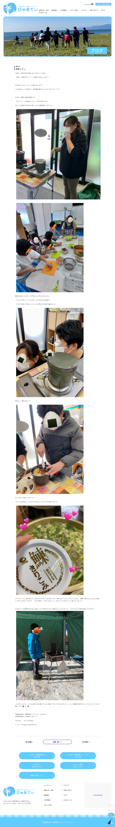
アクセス (84, 10)
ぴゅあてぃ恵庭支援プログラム (83, 765)
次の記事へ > (86, 742)
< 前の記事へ (29, 742)
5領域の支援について (41, 775)
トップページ (48, 785)
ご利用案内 (63, 10)
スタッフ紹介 (74, 10)
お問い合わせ (94, 10)
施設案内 (54, 10)
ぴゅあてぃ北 (43, 12)
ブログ (103, 10)
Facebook (87, 4)
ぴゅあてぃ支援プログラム (42, 765)
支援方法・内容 (44, 10)
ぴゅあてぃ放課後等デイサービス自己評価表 (81, 756)
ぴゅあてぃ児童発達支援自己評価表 (41, 756)
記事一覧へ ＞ (57, 742)
